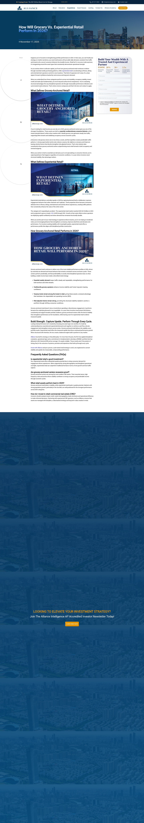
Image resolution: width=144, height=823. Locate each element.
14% (52, 213)
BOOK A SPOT (64, 2)
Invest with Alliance (37, 347)
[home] (27, 8)
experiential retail (67, 71)
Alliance (33, 337)
